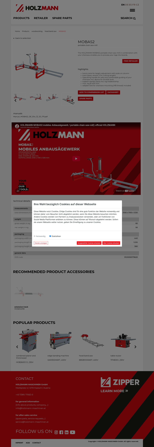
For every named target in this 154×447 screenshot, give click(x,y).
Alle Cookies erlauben (111, 243)
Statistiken (56, 236)
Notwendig (40, 236)
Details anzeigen (41, 243)
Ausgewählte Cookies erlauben (89, 243)
